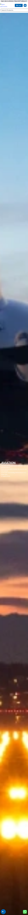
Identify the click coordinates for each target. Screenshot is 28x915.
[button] (25, 5)
